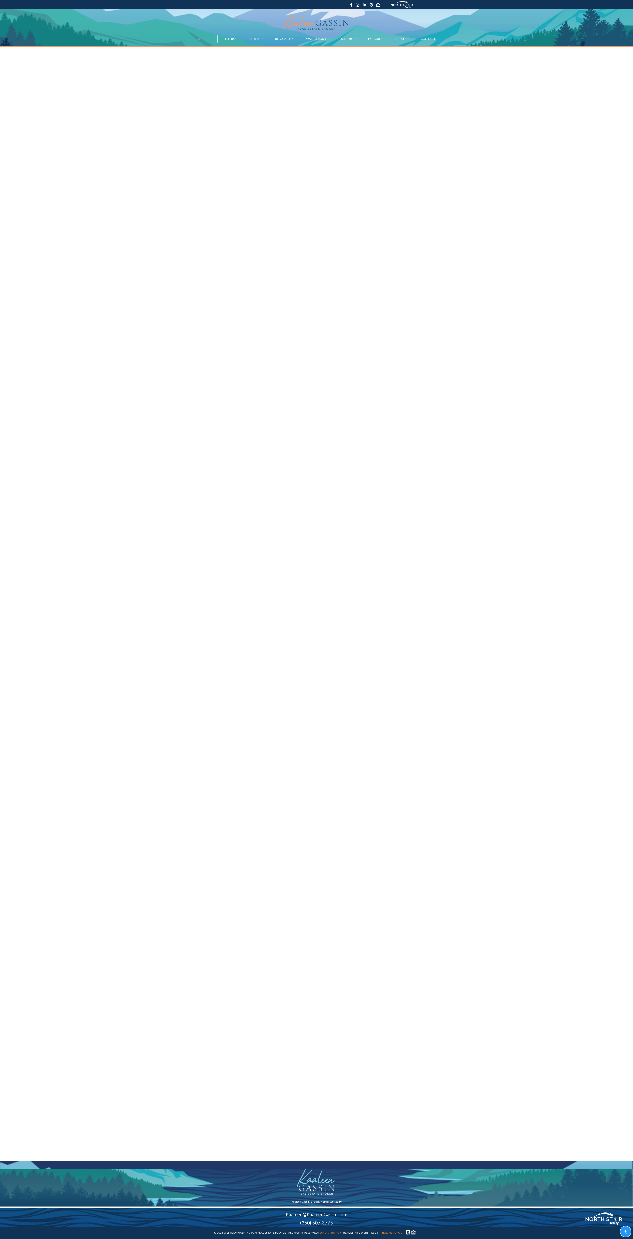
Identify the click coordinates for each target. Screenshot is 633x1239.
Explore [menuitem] (374, 39)
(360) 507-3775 (316, 1222)
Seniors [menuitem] (347, 39)
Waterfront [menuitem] (316, 39)
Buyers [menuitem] (255, 39)
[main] (316, 604)
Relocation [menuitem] (284, 39)
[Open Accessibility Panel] (625, 1231)
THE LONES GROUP (391, 1232)
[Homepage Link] (316, 21)
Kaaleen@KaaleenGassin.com (316, 1214)
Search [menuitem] (203, 39)
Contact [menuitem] (428, 39)
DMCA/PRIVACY (330, 1232)
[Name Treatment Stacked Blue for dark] (316, 1181)
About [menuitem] (401, 39)
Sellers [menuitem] (229, 39)
